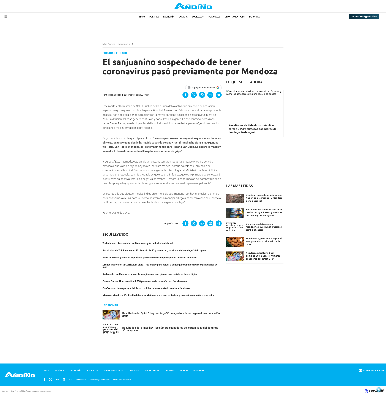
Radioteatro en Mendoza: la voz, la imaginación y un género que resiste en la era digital (150, 274)
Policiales (214, 17)
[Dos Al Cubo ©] (374, 391)
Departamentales (235, 17)
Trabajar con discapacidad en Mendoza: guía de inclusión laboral (138, 243)
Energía (183, 17)
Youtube (57, 379)
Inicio (142, 17)
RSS (70, 379)
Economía (168, 17)
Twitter (50, 379)
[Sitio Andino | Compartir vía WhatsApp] (202, 95)
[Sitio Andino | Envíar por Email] (210, 95)
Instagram (64, 379)
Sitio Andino (109, 43)
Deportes (254, 17)
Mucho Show (152, 370)
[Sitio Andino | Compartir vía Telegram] (219, 95)
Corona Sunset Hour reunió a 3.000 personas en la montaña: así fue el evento (145, 281)
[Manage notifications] (379, 389)
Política (154, 17)
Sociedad (197, 17)
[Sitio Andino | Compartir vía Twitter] (194, 95)
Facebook (44, 379)
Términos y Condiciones (99, 379)
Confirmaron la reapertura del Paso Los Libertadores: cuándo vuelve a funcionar (146, 288)
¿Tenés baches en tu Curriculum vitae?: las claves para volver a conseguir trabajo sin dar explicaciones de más (160, 266)
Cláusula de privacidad (122, 379)
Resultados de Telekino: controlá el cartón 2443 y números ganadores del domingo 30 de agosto (155, 250)
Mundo (184, 370)
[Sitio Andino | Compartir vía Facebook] (185, 95)
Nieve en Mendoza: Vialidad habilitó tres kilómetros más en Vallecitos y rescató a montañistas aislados (158, 295)
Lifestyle (170, 370)
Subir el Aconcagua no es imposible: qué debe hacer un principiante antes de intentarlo (150, 257)
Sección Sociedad (114, 95)
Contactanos (81, 379)
